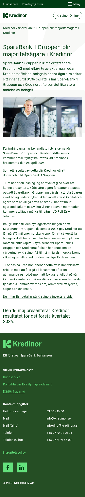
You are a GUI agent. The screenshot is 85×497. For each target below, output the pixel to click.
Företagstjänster (32, 4)
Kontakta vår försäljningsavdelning (27, 384)
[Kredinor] (15, 15)
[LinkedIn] (22, 467)
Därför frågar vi (14, 391)
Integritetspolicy (14, 452)
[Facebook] (8, 467)
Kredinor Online (68, 15)
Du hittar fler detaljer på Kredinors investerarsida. (38, 296)
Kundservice (10, 4)
